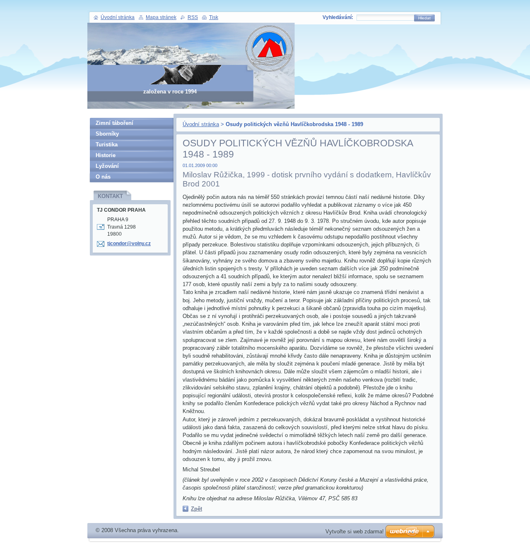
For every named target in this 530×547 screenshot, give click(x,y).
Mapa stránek (161, 17)
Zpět (196, 509)
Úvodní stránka (201, 124)
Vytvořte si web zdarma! (354, 531)
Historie (106, 155)
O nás (103, 177)
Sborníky (107, 134)
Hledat (424, 18)
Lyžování (107, 166)
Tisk (213, 17)
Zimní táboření (114, 123)
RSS (193, 17)
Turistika (107, 144)
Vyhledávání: (338, 17)
